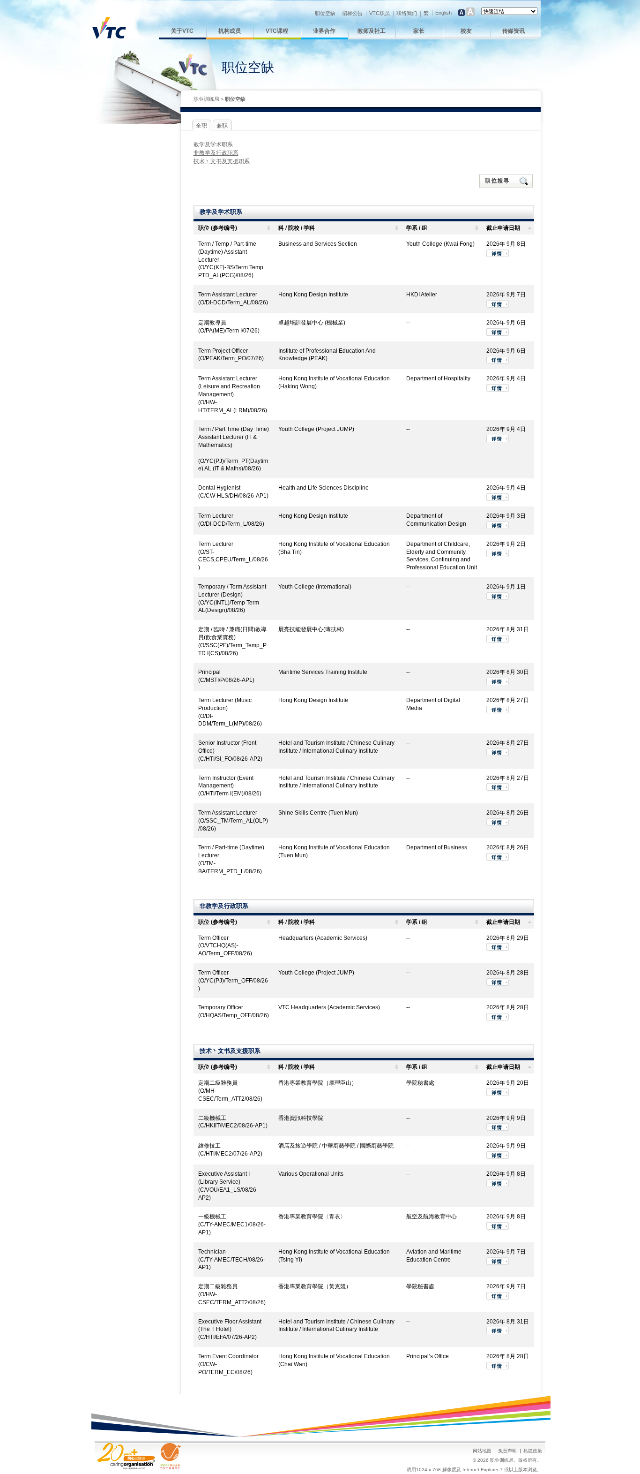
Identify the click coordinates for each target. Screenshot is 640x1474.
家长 (418, 31)
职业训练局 (206, 99)
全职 (201, 125)
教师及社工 (371, 31)
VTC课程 (277, 31)
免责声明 (507, 1450)
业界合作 (324, 31)
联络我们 (406, 13)
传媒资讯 (513, 31)
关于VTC (182, 31)
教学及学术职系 (213, 144)
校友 (466, 31)
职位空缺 (325, 13)
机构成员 (229, 31)
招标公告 (352, 13)
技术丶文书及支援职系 (221, 161)
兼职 (222, 125)
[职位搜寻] (506, 181)
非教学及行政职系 (215, 153)
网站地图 (482, 1450)
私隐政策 (532, 1450)
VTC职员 (379, 13)
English (443, 12)
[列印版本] (521, 99)
